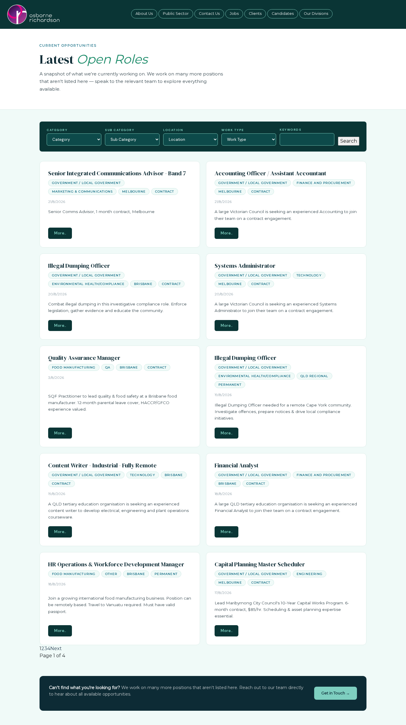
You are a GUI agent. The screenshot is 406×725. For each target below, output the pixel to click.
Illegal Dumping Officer (79, 265)
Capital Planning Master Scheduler (260, 564)
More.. (60, 233)
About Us (144, 13)
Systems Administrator (245, 265)
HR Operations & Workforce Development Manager (116, 564)
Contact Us (209, 13)
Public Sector (176, 13)
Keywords (290, 130)
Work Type (232, 130)
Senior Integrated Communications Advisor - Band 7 (117, 173)
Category (57, 130)
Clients (255, 13)
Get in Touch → (335, 693)
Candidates (283, 13)
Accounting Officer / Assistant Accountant (270, 173)
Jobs (234, 13)
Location (173, 130)
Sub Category (119, 130)
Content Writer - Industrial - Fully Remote (102, 465)
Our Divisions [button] (316, 13)
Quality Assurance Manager (84, 358)
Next (56, 648)
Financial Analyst (237, 465)
